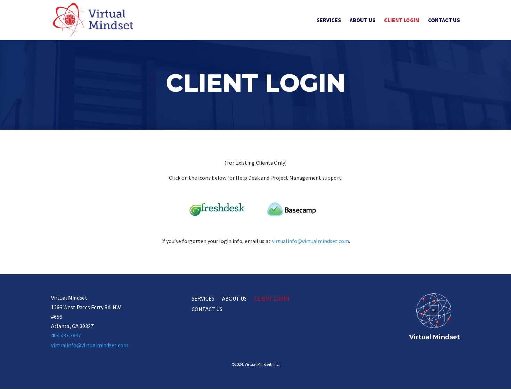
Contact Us (444, 20)
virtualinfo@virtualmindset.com (310, 241)
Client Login (401, 20)
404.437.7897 (66, 335)
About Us (362, 20)
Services (329, 20)
